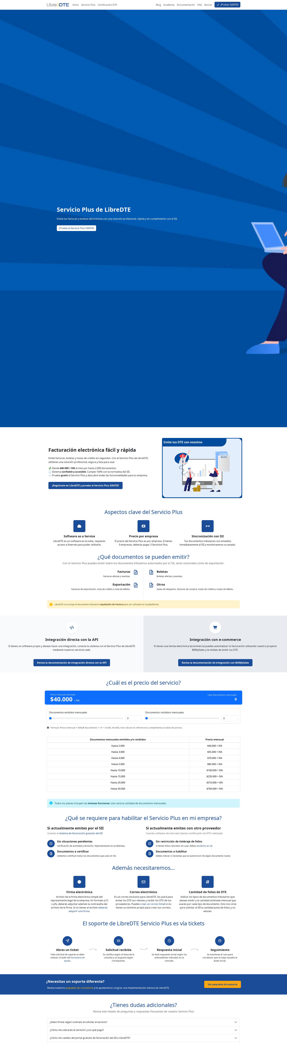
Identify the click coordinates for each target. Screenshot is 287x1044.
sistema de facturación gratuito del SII (80, 833)
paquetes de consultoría (79, 987)
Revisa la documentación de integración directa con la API (71, 662)
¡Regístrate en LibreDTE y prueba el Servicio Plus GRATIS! (85, 485)
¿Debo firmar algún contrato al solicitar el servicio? (78, 1022)
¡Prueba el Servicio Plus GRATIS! (76, 228)
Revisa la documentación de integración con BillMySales (215, 662)
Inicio (76, 4)
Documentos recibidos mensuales (164, 712)
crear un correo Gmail (152, 904)
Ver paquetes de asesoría (222, 984)
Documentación (186, 4)
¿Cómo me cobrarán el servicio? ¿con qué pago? (77, 1030)
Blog (158, 4)
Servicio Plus (88, 4)
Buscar (208, 4)
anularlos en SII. (204, 845)
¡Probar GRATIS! (229, 4)
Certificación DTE (107, 4)
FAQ (199, 4)
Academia (168, 4)
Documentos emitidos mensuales (68, 712)
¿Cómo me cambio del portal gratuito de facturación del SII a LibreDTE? (90, 1038)
